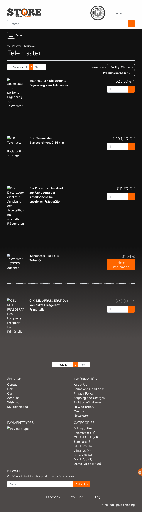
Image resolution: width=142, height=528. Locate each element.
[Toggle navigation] (11, 35)
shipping (129, 505)
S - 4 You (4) (83, 455)
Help (10, 389)
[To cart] (131, 89)
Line (98, 67)
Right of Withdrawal (88, 402)
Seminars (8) (83, 441)
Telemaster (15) (84, 433)
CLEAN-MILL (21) (86, 437)
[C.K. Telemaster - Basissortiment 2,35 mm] (15, 147)
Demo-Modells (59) (87, 464)
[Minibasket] (131, 13)
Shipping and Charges (89, 398)
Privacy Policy (84, 393)
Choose (121, 67)
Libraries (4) (82, 450)
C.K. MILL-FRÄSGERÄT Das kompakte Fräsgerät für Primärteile (48, 305)
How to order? (84, 407)
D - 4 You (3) (83, 459)
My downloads (17, 407)
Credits (79, 411)
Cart (10, 393)
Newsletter (81, 415)
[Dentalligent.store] (37, 12)
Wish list (13, 402)
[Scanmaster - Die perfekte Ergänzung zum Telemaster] (15, 93)
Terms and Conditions (89, 389)
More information (121, 265)
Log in (119, 13)
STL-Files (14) (83, 446)
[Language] (109, 13)
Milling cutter (83, 428)
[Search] (131, 23)
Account (13, 398)
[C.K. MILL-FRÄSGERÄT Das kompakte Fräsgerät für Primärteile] (15, 316)
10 (117, 72)
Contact (12, 384)
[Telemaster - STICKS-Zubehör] (15, 261)
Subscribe (82, 484)
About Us (80, 384)
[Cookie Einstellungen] (140, 472)
